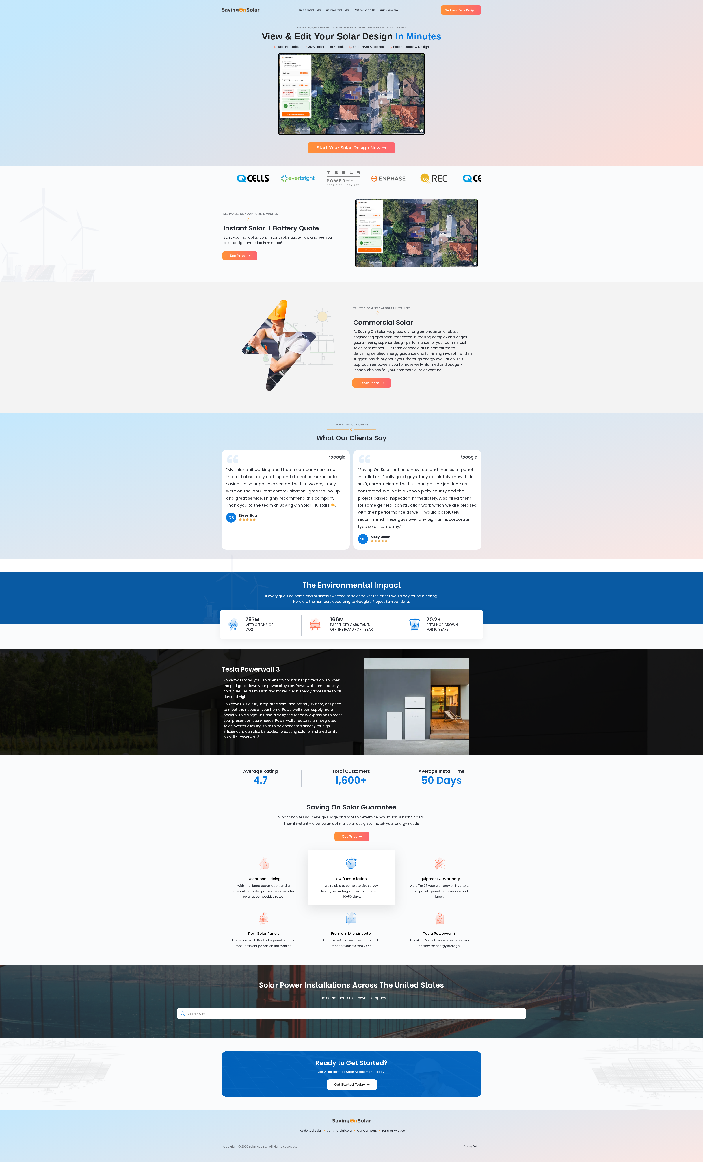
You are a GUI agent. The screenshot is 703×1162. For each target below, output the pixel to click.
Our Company (389, 10)
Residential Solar (310, 10)
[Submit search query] (183, 1013)
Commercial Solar (337, 10)
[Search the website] (351, 1013)
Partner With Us (364, 10)
